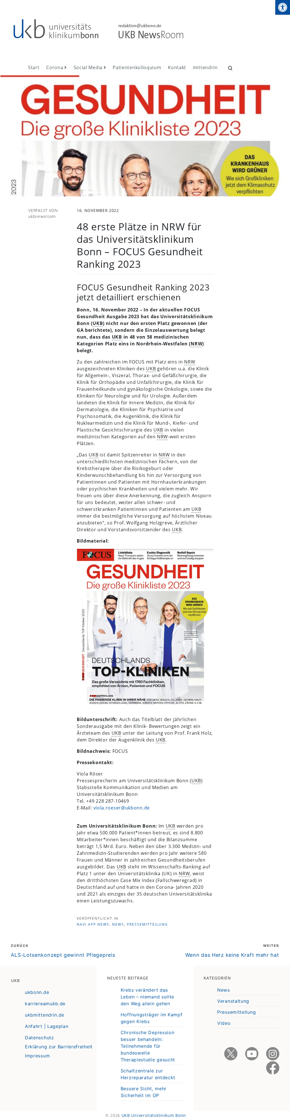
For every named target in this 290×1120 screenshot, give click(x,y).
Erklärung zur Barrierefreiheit (59, 1046)
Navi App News (93, 924)
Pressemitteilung (147, 924)
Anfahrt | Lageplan (47, 1026)
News (118, 924)
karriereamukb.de (45, 1003)
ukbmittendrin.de (44, 1015)
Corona (54, 67)
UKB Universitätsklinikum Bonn (153, 1115)
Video (224, 1023)
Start (34, 67)
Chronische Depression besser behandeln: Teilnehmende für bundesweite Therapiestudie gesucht (148, 1046)
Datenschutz (39, 1037)
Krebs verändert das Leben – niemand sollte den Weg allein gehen (147, 996)
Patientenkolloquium (137, 67)
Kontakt (177, 67)
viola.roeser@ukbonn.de (121, 808)
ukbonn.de (37, 992)
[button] (282, 7)
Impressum (37, 1056)
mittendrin (205, 67)
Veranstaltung (233, 1001)
